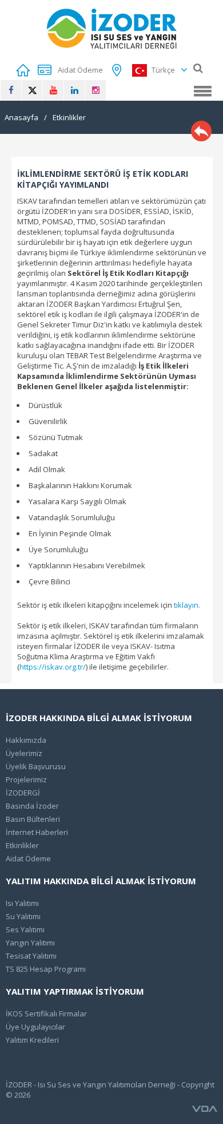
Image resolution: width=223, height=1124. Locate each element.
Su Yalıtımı (23, 916)
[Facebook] (11, 90)
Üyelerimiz (24, 753)
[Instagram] (95, 90)
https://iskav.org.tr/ (52, 667)
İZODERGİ (23, 792)
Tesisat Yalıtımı (31, 956)
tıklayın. (187, 605)
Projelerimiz (26, 779)
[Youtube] (53, 90)
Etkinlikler (69, 117)
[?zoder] (112, 29)
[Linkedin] (74, 90)
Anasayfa (21, 117)
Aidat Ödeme (28, 858)
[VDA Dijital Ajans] (204, 1109)
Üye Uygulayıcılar (35, 1027)
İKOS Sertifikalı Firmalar (46, 1013)
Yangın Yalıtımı (30, 942)
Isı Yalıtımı (22, 903)
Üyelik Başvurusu (36, 766)
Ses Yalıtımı (25, 929)
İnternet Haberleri (37, 832)
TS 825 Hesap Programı (46, 969)
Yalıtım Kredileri (32, 1040)
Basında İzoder (32, 806)
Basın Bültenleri (33, 819)
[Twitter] (32, 90)
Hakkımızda (26, 740)
